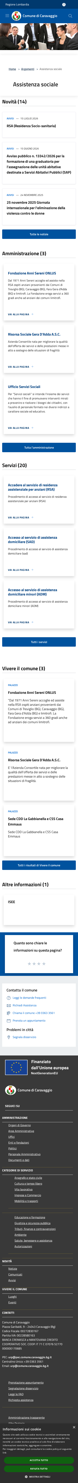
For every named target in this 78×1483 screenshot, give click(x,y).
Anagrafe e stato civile (28, 1178)
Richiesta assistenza (20, 1400)
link (4, 1452)
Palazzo (13, 685)
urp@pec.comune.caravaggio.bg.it (30, 1357)
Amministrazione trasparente (26, 1417)
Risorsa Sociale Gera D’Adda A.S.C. (34, 760)
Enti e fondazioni (18, 1142)
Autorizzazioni (23, 1246)
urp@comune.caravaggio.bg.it (29, 1366)
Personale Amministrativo (24, 1154)
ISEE (11, 902)
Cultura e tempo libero (28, 1183)
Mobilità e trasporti (26, 1201)
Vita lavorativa (23, 1189)
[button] (39, 1476)
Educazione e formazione (30, 1217)
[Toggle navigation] (7, 15)
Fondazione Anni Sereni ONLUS (32, 692)
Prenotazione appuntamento (26, 1382)
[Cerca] (70, 16)
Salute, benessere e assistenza (33, 1240)
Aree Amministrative (21, 1131)
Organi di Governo (19, 1125)
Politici (12, 1148)
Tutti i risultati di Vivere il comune (39, 865)
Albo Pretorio (16, 1423)
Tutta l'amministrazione (39, 447)
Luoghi (12, 1296)
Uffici (11, 1137)
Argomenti (27, 69)
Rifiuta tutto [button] (39, 1468)
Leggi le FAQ (16, 1394)
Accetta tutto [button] (39, 1460)
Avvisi (10, 118)
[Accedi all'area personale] (63, 4)
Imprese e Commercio (28, 1195)
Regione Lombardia (17, 4)
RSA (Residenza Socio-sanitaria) (31, 126)
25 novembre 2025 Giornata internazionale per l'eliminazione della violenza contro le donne (36, 208)
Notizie (12, 1268)
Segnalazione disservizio (23, 1388)
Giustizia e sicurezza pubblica (32, 1223)
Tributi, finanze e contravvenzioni (35, 1229)
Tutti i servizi (39, 642)
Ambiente (20, 1235)
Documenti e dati (18, 1160)
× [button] (74, 1427)
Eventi (12, 1302)
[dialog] (39, 1453)
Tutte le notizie (39, 234)
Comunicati (15, 1274)
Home (12, 69)
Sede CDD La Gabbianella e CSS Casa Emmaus (35, 821)
